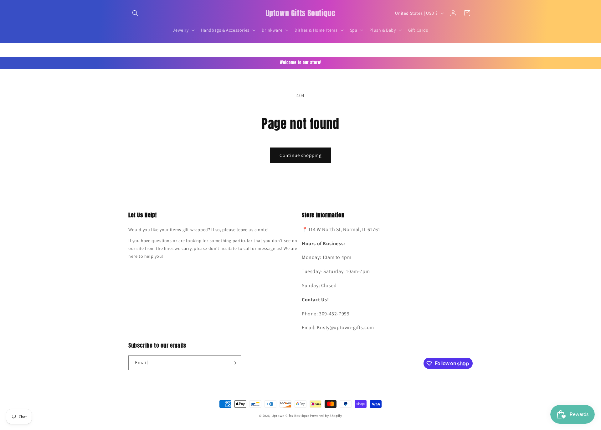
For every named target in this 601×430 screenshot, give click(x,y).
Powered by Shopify (326, 415)
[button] (135, 13)
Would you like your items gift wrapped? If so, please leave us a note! (198, 229)
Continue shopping (301, 155)
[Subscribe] (234, 362)
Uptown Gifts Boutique (290, 415)
